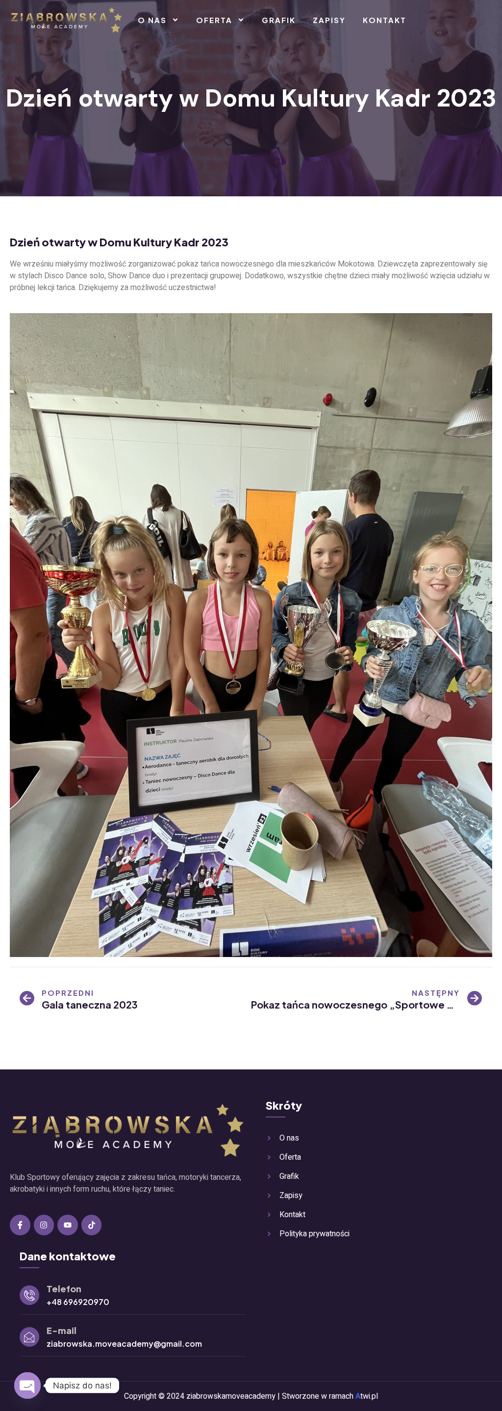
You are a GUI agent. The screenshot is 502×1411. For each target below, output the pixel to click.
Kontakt (384, 20)
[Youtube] (67, 1225)
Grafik (279, 20)
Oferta (214, 20)
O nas (152, 20)
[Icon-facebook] (20, 1225)
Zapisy (329, 20)
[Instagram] (44, 1225)
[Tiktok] (91, 1225)
